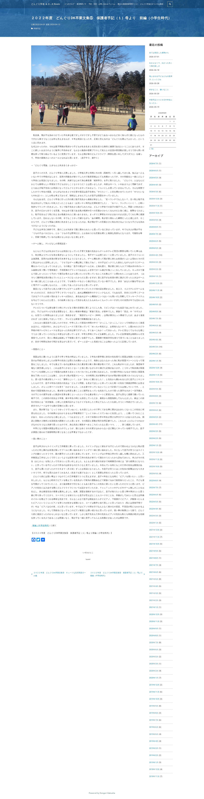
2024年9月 (153, 305)
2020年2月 (153, 671)
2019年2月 (153, 755)
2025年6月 (153, 241)
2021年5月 (153, 579)
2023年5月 (153, 417)
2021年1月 (153, 607)
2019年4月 (153, 741)
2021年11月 (154, 537)
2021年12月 (154, 530)
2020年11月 (154, 621)
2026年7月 (153, 164)
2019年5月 (153, 734)
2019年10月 (154, 699)
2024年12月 (154, 283)
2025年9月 (153, 220)
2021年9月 (153, 551)
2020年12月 (154, 614)
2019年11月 (154, 692)
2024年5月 (153, 333)
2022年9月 (153, 474)
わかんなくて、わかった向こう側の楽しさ (160, 64)
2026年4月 (153, 185)
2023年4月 (153, 424)
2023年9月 (153, 389)
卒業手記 (37, 29)
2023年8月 (153, 396)
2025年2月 (153, 269)
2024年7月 (153, 319)
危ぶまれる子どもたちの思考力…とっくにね (160, 77)
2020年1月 (153, 678)
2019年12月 (154, 685)
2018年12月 (154, 769)
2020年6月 (153, 650)
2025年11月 (154, 206)
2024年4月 (153, 340)
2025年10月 (154, 213)
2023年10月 (154, 382)
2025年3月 (153, 262)
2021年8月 (153, 558)
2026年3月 (153, 192)
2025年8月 (153, 227)
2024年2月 (153, 354)
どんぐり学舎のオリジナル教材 (151, 4)
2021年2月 (153, 600)
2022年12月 (154, 452)
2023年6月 (153, 410)
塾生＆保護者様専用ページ (128, 4)
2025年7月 (153, 234)
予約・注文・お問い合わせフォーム (102, 4)
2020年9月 (153, 629)
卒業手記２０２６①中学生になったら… (160, 101)
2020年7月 (153, 643)
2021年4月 (153, 586)
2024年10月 (154, 297)
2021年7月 (153, 565)
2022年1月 (153, 523)
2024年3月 (153, 347)
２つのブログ (69, 4)
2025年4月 (153, 255)
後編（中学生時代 (40, 525)
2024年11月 (154, 290)
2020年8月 (153, 636)
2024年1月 (153, 361)
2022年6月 (153, 495)
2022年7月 (153, 488)
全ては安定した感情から (159, 53)
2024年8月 (153, 312)
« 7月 (151, 149)
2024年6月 (153, 326)
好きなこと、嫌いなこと (159, 90)
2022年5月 (153, 502)
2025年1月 (153, 276)
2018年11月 (154, 776)
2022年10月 (154, 467)
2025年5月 (153, 248)
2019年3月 (153, 748)
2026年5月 (153, 178)
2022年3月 (153, 516)
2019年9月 (153, 706)
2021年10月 (154, 544)
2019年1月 (153, 762)
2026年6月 (153, 171)
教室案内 (80, 4)
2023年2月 (153, 438)
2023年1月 (153, 445)
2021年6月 (153, 572)
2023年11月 (154, 375)
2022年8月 (153, 481)
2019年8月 (153, 713)
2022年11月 (154, 459)
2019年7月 (153, 720)
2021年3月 (153, 593)
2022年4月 (153, 509)
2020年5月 (153, 657)
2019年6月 (153, 727)
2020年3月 (153, 664)
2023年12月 (154, 368)
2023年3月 (153, 431)
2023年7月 (153, 403)
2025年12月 (154, 199)
